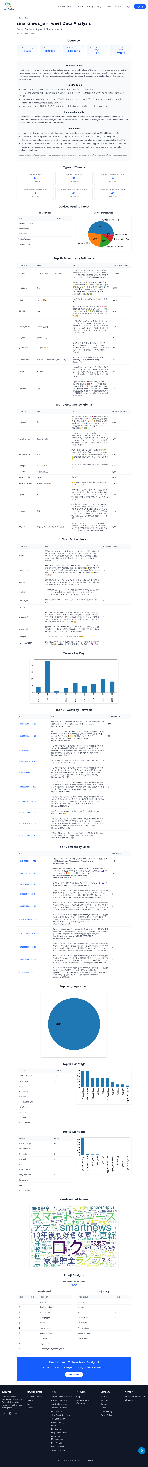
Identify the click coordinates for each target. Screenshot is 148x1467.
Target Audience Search (61, 1396)
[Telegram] (141, 1450)
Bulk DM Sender (58, 1443)
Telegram (132, 1400)
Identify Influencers (59, 1400)
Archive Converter (59, 1404)
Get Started (74, 1374)
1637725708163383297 (27, 823)
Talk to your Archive (59, 1407)
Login (128, 6)
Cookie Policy (106, 1415)
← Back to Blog (22, 18)
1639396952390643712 (27, 919)
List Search (56, 1429)
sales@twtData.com (136, 1396)
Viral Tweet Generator (61, 1415)
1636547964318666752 (27, 724)
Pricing (90, 6)
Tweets (29, 1400)
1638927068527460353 (27, 934)
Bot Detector (56, 1411)
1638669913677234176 (27, 959)
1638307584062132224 (27, 772)
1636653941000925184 (27, 894)
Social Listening (58, 1450)
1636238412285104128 (27, 736)
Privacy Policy (106, 1411)
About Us (104, 1400)
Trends (108, 6)
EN (118, 6)
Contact (103, 1404)
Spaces (29, 1407)
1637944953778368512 (27, 801)
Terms (103, 1407)
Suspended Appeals (59, 1432)
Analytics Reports (58, 1419)
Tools (79, 6)
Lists (28, 1404)
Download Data (64, 6)
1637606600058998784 (27, 835)
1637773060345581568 (27, 812)
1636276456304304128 (27, 906)
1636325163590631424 (27, 884)
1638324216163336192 (27, 761)
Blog (99, 6)
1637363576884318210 (27, 750)
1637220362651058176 (27, 947)
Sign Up (140, 6)
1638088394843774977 (27, 787)
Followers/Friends (34, 1396)
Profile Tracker (57, 1446)
